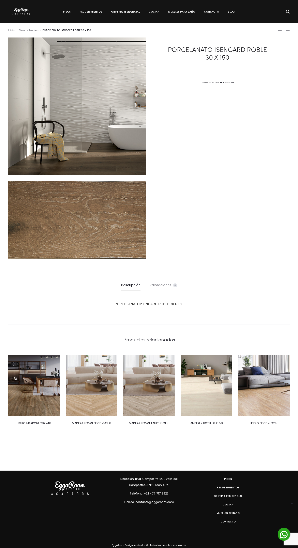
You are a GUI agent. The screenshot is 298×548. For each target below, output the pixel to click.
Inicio (11, 30)
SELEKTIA (229, 82)
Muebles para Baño (181, 11)
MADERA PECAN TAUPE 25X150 (149, 423)
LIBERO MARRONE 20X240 (34, 423)
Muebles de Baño (228, 513)
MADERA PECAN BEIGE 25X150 (91, 423)
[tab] (131, 285)
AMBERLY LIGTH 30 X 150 (206, 423)
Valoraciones (162, 285)
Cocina (154, 11)
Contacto (211, 11)
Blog (231, 11)
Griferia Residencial (125, 11)
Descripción (130, 285)
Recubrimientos (91, 11)
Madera (34, 30)
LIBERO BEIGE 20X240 (264, 423)
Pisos (67, 11)
